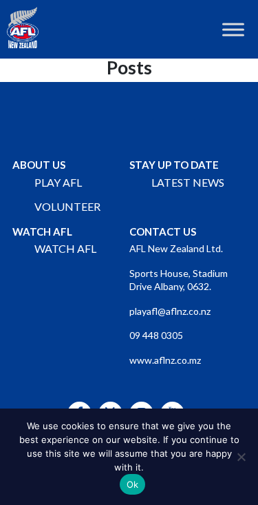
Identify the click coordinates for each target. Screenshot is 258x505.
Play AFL (58, 182)
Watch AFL (65, 248)
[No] (241, 457)
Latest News (187, 182)
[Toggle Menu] (233, 29)
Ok (133, 484)
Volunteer (67, 206)
